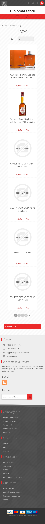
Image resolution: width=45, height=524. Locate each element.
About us (6, 432)
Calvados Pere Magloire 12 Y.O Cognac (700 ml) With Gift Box (22, 122)
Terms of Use (8, 425)
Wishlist (6, 473)
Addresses (7, 466)
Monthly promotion (10, 417)
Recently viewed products (12, 492)
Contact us (7, 443)
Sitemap (6, 451)
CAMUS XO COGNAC (22, 252)
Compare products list (11, 496)
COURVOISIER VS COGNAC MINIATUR (22, 298)
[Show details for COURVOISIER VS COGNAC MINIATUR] (22, 282)
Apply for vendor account (12, 477)
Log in (33, 3)
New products (8, 488)
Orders (5, 470)
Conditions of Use (10, 429)
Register (29, 3)
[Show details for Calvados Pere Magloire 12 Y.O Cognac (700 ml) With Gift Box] (22, 104)
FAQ (4, 447)
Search (5, 500)
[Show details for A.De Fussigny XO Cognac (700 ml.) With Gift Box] (22, 59)
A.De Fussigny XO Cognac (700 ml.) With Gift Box (22, 76)
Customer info (8, 462)
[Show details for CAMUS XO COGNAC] (22, 237)
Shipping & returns (10, 421)
